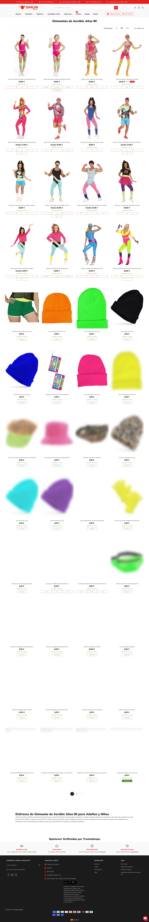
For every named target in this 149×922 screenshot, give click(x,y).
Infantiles (28, 14)
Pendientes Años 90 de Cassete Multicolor (57, 394)
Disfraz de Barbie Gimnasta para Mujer (92, 268)
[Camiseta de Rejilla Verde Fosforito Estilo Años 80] (92, 560)
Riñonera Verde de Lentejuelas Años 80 (127, 583)
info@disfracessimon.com (54, 875)
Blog (95, 872)
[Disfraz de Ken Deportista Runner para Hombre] (57, 118)
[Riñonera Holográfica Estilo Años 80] (22, 686)
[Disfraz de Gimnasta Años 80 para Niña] (57, 244)
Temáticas (39, 14)
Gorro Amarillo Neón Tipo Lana (127, 394)
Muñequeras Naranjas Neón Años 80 (127, 773)
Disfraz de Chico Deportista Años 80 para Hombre (127, 142)
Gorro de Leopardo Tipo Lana (127, 457)
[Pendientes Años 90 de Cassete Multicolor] (57, 370)
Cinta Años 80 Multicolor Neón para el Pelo (22, 773)
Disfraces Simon (18, 909)
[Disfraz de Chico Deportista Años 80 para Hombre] (127, 118)
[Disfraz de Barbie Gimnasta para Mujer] (92, 244)
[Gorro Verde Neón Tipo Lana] (92, 307)
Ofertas (78, 13)
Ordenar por (140, 28)
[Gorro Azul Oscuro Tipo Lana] (22, 370)
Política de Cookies (126, 869)
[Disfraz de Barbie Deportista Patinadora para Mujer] (22, 118)
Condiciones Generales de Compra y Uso (131, 873)
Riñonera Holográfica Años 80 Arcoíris (57, 647)
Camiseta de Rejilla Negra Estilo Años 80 (57, 583)
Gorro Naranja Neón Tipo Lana (57, 331)
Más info (103, 852)
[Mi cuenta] (135, 8)
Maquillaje (68, 14)
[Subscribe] (39, 865)
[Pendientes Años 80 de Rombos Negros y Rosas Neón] (92, 749)
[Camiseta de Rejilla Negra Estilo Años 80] (57, 560)
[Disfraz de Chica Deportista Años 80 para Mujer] (22, 181)
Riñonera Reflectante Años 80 (92, 647)
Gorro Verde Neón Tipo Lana (92, 331)
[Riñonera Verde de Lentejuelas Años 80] (127, 560)
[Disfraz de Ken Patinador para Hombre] (92, 55)
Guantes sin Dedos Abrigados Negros (22, 583)
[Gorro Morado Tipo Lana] (57, 496)
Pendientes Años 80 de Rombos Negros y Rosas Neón (92, 773)
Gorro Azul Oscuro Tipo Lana (22, 394)
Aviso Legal (124, 864)
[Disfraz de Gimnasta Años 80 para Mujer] (22, 244)
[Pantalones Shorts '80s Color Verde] (22, 307)
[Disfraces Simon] (29, 8)
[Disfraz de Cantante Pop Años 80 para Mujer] (127, 181)
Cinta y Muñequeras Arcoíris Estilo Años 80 (92, 520)
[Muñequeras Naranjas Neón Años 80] (127, 749)
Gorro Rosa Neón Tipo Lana (92, 394)
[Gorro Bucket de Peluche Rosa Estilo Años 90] (57, 433)
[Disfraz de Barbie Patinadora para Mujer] (127, 55)
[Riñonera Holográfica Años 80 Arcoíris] (57, 623)
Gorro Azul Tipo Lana (22, 520)
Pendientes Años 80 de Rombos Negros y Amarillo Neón (57, 773)
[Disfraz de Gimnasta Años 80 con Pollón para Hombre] (92, 181)
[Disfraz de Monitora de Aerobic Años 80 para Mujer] (127, 244)
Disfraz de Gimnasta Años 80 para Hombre (57, 205)
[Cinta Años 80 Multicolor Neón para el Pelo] (22, 749)
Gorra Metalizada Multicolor (127, 647)
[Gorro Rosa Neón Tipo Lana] (92, 370)
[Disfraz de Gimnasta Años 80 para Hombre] (57, 181)
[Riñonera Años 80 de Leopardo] (92, 433)
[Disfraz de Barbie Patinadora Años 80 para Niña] (57, 55)
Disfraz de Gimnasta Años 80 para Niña (57, 268)
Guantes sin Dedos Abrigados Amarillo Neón (127, 520)
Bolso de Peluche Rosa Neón (127, 710)
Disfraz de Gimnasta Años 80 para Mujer (22, 268)
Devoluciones (98, 869)
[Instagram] (16, 875)
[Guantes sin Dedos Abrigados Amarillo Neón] (127, 496)
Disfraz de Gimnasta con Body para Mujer (92, 142)
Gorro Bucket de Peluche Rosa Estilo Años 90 (57, 457)
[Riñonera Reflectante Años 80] (92, 623)
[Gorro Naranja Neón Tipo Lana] (57, 307)
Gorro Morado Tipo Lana (57, 520)
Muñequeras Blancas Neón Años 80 (92, 710)
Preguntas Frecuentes (53, 864)
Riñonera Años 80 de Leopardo (92, 457)
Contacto (49, 868)
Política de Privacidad (127, 867)
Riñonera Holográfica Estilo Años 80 (22, 710)
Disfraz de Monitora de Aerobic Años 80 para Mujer (127, 268)
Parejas (87, 14)
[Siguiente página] (82, 794)
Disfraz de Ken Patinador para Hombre (92, 79)
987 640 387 (134, 852)
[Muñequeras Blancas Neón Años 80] (92, 686)
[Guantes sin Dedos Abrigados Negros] (22, 560)
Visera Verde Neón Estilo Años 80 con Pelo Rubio (22, 457)
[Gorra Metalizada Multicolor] (127, 623)
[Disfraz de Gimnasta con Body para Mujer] (92, 118)
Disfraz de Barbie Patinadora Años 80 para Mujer (22, 79)
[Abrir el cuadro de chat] (145, 918)
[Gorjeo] (12, 875)
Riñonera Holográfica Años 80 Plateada (22, 647)
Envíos (96, 867)
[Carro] (142, 8)
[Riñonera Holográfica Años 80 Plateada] (22, 623)
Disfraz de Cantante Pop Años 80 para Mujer (127, 205)
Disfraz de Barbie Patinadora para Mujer (127, 79)
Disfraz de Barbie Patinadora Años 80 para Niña (57, 79)
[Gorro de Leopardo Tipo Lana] (127, 433)
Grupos (95, 14)
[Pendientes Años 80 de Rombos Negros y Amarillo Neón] (57, 749)
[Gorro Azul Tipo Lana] (22, 496)
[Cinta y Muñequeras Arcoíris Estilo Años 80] (92, 496)
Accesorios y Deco (54, 14)
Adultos (18, 14)
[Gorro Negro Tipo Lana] (127, 307)
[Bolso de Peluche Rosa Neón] (127, 686)
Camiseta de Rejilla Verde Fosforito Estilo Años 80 (92, 583)
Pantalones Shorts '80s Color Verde (22, 331)
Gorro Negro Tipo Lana (127, 331)
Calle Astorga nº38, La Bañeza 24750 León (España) (61, 878)
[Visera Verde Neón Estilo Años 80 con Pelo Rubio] (22, 433)
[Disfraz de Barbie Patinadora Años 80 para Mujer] (22, 55)
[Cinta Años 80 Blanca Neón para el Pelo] (57, 686)
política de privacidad (19, 869)
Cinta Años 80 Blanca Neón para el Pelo (57, 710)
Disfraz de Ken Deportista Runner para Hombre (57, 142)
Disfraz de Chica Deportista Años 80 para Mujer (22, 205)
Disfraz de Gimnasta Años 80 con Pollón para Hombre (92, 205)
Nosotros (96, 864)
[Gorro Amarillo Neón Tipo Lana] (127, 370)
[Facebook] (8, 875)
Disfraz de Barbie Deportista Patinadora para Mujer (22, 142)
